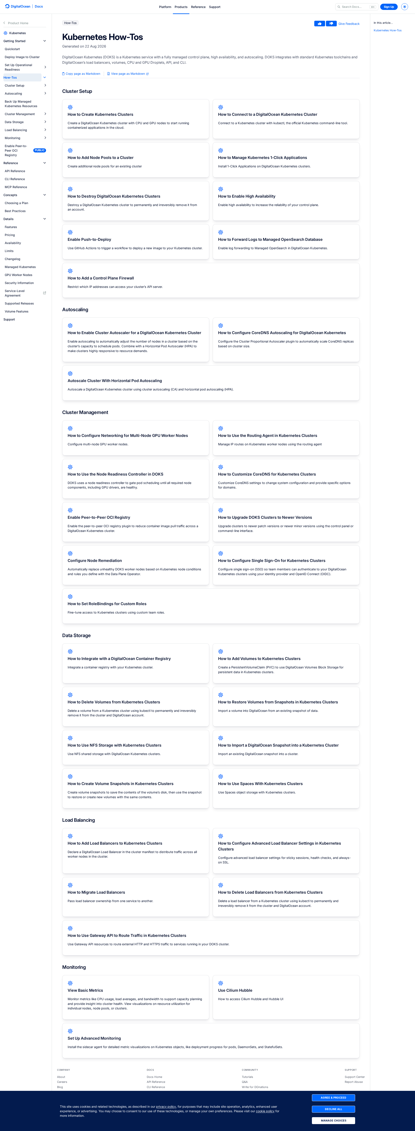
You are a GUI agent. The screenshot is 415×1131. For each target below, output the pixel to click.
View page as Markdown (128, 73)
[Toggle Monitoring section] (45, 138)
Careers (62, 1081)
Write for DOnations (255, 1087)
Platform (165, 7)
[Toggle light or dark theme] (404, 6)
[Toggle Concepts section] (44, 195)
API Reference (156, 1081)
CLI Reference (156, 1087)
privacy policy (166, 1106)
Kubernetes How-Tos (388, 30)
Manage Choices (333, 1120)
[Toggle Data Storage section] (45, 122)
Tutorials (247, 1077)
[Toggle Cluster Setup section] (45, 85)
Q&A (245, 1081)
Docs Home (154, 1077)
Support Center (355, 1077)
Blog (60, 1087)
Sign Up (389, 6)
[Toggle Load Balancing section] (45, 130)
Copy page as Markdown (82, 73)
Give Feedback (349, 23)
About (61, 1077)
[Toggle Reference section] (44, 163)
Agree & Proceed (333, 1097)
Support (214, 7)
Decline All (333, 1109)
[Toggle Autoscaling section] (45, 93)
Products (181, 7)
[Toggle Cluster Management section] (45, 114)
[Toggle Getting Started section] (44, 41)
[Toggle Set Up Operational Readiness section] (45, 67)
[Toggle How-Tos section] (44, 77)
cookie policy (265, 1111)
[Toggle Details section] (44, 219)
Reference (198, 7)
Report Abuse (354, 1081)
